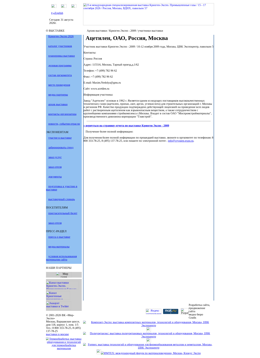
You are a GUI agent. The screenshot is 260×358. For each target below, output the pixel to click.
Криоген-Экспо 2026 (61, 36)
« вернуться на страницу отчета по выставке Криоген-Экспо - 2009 (126, 125)
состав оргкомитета (60, 75)
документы (55, 176)
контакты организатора (62, 114)
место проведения (59, 84)
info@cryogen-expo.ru (180, 140)
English (59, 12)
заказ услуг (55, 157)
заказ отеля (55, 166)
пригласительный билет (62, 213)
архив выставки (58, 104)
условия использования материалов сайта (61, 258)
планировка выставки (61, 55)
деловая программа (59, 65)
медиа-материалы (59, 246)
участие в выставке (60, 137)
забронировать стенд (60, 147)
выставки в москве (57, 334)
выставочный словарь (61, 199)
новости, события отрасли (64, 123)
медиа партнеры (58, 94)
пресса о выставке (59, 236)
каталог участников (60, 46)
